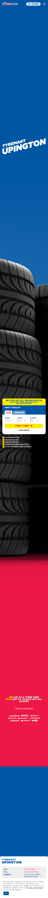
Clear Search (24, 430)
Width (7, 418)
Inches (33, 418)
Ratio (20, 418)
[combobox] (9, 420)
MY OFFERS (33, 4)
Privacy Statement (35, 888)
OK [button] (6, 893)
